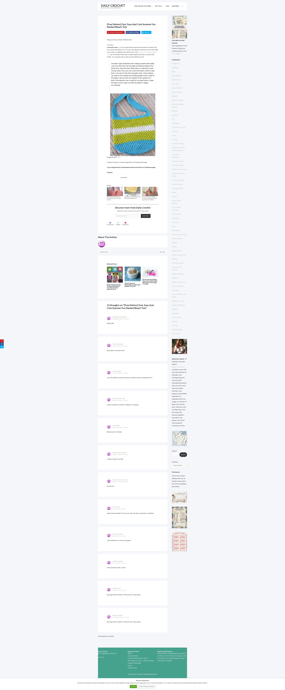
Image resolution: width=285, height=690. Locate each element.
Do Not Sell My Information (146, 686)
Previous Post (103, 252)
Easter (174, 192)
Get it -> (177, 54)
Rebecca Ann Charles (119, 453)
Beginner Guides (177, 100)
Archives (175, 462)
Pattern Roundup (178, 274)
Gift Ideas (175, 222)
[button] (182, 6)
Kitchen (174, 247)
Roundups (175, 290)
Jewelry (174, 243)
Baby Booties (176, 80)
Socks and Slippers (178, 305)
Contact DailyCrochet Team (137, 658)
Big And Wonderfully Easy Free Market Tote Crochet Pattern (114, 198)
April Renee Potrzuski (119, 317)
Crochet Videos (177, 184)
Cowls (174, 135)
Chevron (175, 131)
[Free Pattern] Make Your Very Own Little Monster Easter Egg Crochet (150, 282)
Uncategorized (177, 329)
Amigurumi (175, 63)
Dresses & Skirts (177, 188)
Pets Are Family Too (179, 282)
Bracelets (175, 115)
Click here (160, 661)
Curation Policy (133, 656)
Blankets (175, 111)
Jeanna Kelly (116, 588)
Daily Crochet (113, 5)
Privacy (130, 665)
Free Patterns (176, 214)
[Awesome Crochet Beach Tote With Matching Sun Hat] (132, 191)
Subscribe (175, 6)
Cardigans (175, 123)
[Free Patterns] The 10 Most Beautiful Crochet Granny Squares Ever (114, 287)
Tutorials (175, 325)
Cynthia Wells (117, 371)
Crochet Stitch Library (179, 169)
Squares (175, 309)
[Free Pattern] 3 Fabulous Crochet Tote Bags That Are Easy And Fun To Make (149, 198)
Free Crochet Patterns (142, 6)
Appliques (175, 67)
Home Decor (176, 230)
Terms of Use (132, 668)
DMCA (130, 653)
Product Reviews (177, 286)
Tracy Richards (117, 344)
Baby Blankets (177, 76)
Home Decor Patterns (179, 234)
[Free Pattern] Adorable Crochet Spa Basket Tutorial (132, 284)
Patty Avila (116, 507)
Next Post (163, 252)
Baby (173, 72)
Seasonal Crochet (178, 301)
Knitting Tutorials (178, 263)
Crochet (175, 139)
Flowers (174, 196)
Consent (133, 686)
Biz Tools (158, 6)
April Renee (116, 425)
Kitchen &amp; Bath (179, 255)
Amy (118, 157)
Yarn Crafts (176, 334)
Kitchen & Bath (177, 251)
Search (174, 451)
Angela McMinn (117, 615)
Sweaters (175, 313)
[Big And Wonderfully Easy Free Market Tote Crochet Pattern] (115, 191)
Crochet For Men (177, 161)
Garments (175, 218)
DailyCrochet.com (118, 398)
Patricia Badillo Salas (119, 480)
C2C (173, 119)
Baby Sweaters (177, 88)
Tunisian (175, 321)
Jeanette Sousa (117, 561)
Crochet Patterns (178, 165)
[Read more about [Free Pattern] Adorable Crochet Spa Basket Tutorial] (133, 274)
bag (119, 47)
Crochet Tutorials (178, 180)
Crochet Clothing (178, 144)
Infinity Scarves (177, 238)
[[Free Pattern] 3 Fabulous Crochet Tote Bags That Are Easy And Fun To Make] (150, 191)
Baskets (174, 96)
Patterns (175, 278)
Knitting (174, 259)
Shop (167, 6)
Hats (173, 226)
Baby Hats (175, 84)
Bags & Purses (177, 92)
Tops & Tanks (176, 317)
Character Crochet (178, 127)
